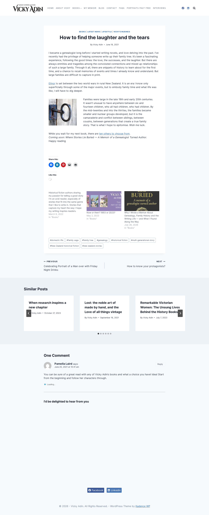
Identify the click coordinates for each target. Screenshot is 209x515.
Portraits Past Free (139, 8)
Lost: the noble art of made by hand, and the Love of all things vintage (103, 307)
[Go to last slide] (28, 313)
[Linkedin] (188, 8)
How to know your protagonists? (146, 264)
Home (50, 8)
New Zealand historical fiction (64, 246)
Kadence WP (143, 506)
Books (82, 32)
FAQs (122, 8)
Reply (160, 364)
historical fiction (119, 240)
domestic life (56, 240)
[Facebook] (183, 8)
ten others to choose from (114, 133)
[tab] (98, 333)
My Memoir (90, 8)
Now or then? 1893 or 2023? (101, 212)
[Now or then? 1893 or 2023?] (104, 201)
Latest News (93, 32)
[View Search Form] (194, 8)
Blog (101, 8)
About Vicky (63, 8)
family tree (87, 240)
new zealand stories (92, 246)
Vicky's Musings (122, 32)
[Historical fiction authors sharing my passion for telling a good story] (68, 205)
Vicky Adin (98, 44)
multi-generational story (142, 240)
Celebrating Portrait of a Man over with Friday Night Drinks (70, 265)
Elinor (52, 83)
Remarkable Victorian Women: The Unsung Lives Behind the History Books (160, 307)
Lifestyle (107, 32)
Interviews (159, 8)
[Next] (180, 313)
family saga (72, 240)
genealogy (102, 240)
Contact (112, 8)
